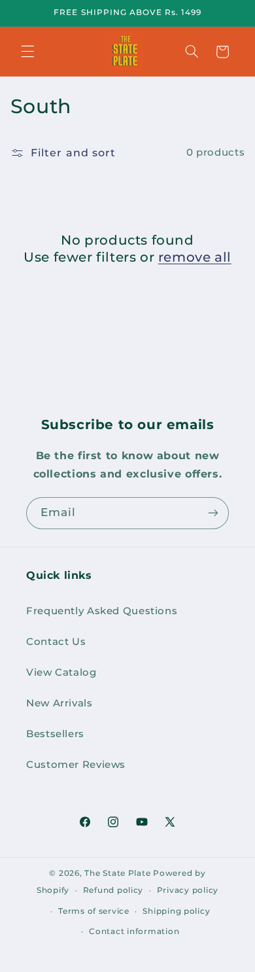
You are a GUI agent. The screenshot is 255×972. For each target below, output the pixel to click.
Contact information (134, 931)
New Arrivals (59, 703)
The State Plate (117, 873)
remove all (194, 257)
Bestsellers (55, 734)
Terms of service (93, 911)
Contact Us (56, 642)
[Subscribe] (213, 513)
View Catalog (61, 672)
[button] (27, 52)
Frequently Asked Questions (101, 611)
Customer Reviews (76, 765)
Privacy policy (187, 890)
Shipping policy (176, 911)
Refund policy (113, 890)
